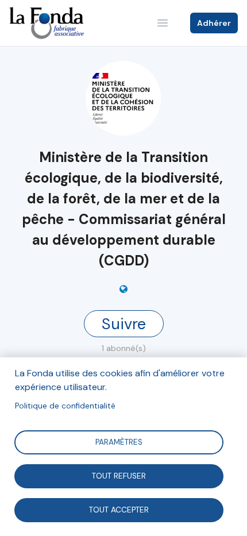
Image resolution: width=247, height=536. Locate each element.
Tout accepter (119, 509)
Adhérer (214, 23)
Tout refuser (119, 475)
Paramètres (118, 441)
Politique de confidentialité (65, 406)
